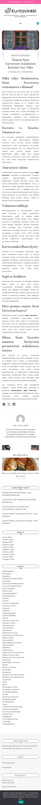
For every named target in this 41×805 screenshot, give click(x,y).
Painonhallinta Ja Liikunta (11, 643)
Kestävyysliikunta (8, 596)
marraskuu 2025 (8, 559)
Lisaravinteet (7, 630)
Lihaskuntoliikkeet (9, 615)
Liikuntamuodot (8, 625)
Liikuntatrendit (7, 628)
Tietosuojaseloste (14, 2)
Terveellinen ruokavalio (10, 689)
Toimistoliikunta (8, 702)
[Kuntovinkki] (20, 10)
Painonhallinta (7, 640)
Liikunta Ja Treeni (8, 623)
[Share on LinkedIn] (14, 404)
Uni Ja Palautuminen (10, 719)
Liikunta (5, 618)
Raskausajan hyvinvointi (11, 662)
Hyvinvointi (6, 581)
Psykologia (6, 660)
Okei (21, 802)
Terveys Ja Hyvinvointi (10, 697)
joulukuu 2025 (7, 557)
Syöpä (4, 684)
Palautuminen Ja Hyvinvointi (13, 652)
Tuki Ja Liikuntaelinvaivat (11, 712)
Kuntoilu (5, 598)
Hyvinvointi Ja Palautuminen (13, 584)
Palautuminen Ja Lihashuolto (13, 657)
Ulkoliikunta (6, 717)
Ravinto (5, 665)
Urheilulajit (6, 721)
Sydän (4, 682)
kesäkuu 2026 (7, 542)
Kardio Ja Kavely (8, 588)
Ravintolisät (6, 670)
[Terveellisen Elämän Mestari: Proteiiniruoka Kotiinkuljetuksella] (6, 447)
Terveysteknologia (9, 699)
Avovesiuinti (6, 574)
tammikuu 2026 (8, 554)
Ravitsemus (6, 672)
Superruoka (6, 680)
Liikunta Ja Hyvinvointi (10, 620)
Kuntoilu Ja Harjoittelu (10, 603)
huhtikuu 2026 (7, 547)
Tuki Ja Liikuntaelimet (10, 709)
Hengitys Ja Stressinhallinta (12, 579)
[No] (39, 798)
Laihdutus (6, 611)
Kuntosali (5, 608)
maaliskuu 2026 (8, 549)
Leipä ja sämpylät (8, 613)
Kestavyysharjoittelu (9, 593)
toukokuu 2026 (8, 545)
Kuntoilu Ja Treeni (9, 606)
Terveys (5, 694)
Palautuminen (7, 650)
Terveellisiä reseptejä (20, 55)
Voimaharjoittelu (8, 724)
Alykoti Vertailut (8, 571)
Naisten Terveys (8, 638)
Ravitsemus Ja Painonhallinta (13, 675)
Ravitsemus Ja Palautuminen (13, 677)
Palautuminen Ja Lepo (10, 655)
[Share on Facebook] (4, 404)
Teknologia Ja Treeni (10, 687)
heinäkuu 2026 (7, 540)
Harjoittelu (6, 576)
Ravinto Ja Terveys (9, 667)
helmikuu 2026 (7, 552)
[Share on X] (9, 404)
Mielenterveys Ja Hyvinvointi (12, 635)
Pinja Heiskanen (28, 72)
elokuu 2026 (7, 537)
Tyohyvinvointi (7, 714)
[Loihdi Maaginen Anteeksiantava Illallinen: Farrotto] (34, 447)
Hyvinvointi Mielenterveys (11, 586)
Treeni (4, 704)
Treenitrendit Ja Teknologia (12, 707)
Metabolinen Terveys (10, 633)
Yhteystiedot (28, 2)
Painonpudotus (8, 645)
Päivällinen (6, 648)
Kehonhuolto (7, 591)
